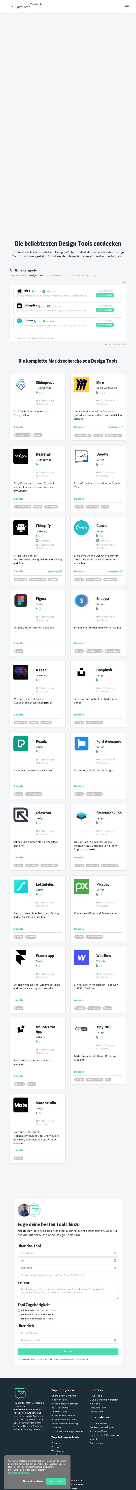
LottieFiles (45, 884)
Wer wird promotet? (115, 344)
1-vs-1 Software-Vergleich (104, 1399)
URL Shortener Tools (57, 275)
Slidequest (45, 382)
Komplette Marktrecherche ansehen (34, 338)
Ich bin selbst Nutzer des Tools (38, 1310)
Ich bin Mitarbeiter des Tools (37, 1318)
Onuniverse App (45, 1029)
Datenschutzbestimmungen (73, 1359)
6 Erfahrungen (46, 400)
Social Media (93, 579)
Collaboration (83, 435)
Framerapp (45, 955)
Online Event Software (63, 1395)
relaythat (43, 812)
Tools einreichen (98, 1423)
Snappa (102, 598)
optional (24, 1283)
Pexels (41, 741)
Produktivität (22, 435)
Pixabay (102, 884)
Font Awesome (108, 741)
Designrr (43, 454)
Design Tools (36, 275)
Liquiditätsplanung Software (67, 1431)
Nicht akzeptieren (33, 1481)
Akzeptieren (56, 1481)
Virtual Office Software (64, 1419)
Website (46, 722)
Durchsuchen (96, 1411)
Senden (68, 1351)
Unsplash (104, 670)
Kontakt (94, 1439)
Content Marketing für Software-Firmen (102, 1429)
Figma (41, 598)
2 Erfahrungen (46, 831)
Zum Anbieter (105, 295)
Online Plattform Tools (83, 275)
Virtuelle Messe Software (64, 1403)
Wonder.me (57, 1451)
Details (18, 427)
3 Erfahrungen (107, 544)
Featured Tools (98, 1407)
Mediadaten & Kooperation (105, 1435)
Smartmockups (109, 812)
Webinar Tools (59, 1399)
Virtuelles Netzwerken (63, 1415)
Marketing (51, 507)
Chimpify (30, 305)
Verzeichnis (36, 4)
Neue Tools (96, 1395)
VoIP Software (59, 1407)
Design (37, 435)
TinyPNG (103, 1027)
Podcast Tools (59, 1411)
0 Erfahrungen (46, 472)
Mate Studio (46, 1103)
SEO (108, 1079)
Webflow (103, 955)
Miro (27, 291)
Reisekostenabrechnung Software (64, 1425)
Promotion (110, 579)
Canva (28, 320)
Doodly (102, 454)
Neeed (41, 670)
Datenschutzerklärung (18, 1473)
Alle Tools (95, 1403)
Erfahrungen (106, 290)
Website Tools (19, 275)
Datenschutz (73, 1489)
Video (105, 507)
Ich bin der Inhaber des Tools (37, 1314)
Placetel (55, 1443)
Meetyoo (56, 1455)
